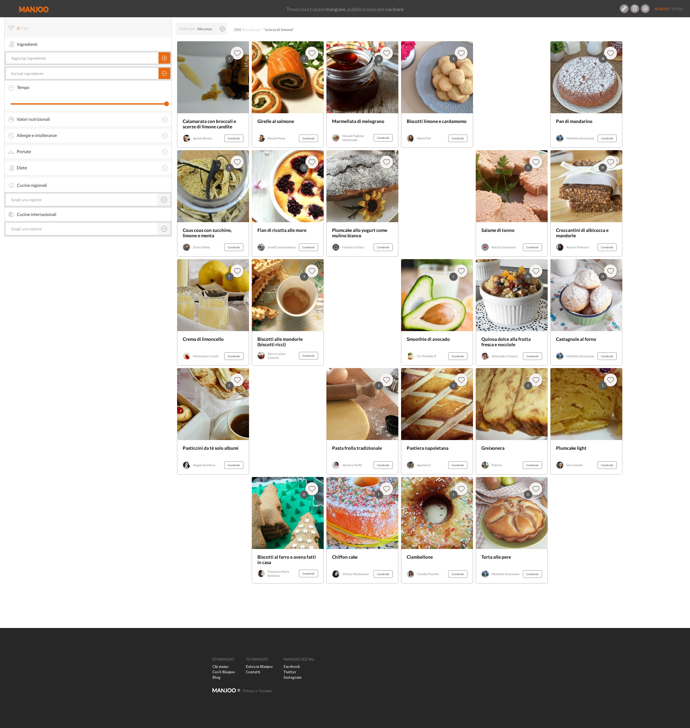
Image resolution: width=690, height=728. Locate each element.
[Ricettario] (634, 8)
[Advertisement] (288, 421)
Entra (677, 9)
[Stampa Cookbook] (645, 8)
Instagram (292, 677)
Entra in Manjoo (259, 666)
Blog (216, 677)
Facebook (292, 666)
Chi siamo (220, 666)
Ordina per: (187, 28)
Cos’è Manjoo (223, 671)
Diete (22, 167)
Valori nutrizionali (33, 119)
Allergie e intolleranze (37, 135)
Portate (24, 151)
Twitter (290, 671)
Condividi (234, 138)
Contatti (253, 671)
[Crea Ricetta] (624, 8)
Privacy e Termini (257, 690)
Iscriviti (662, 9)
